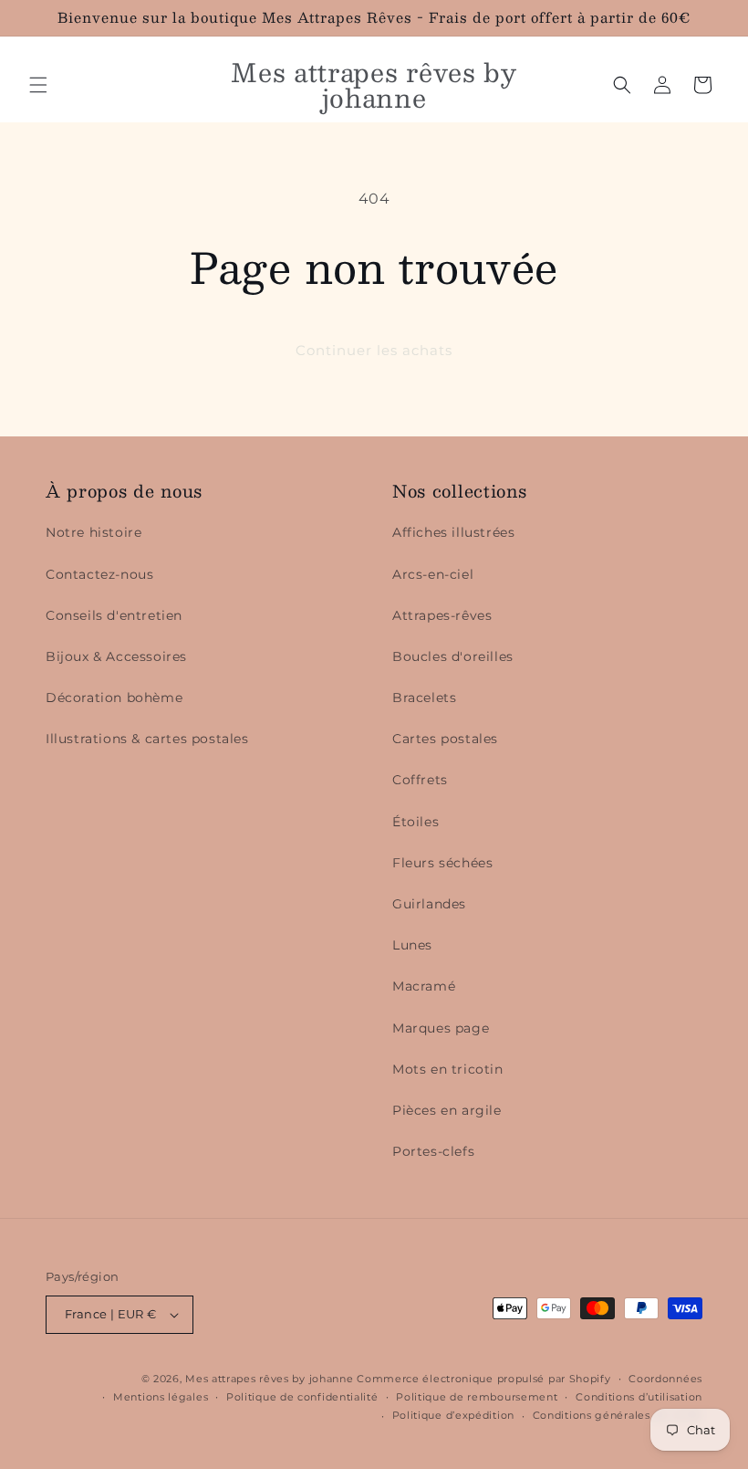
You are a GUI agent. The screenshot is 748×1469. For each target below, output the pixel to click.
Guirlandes (429, 904)
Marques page (440, 1028)
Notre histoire (93, 532)
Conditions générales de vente (617, 1415)
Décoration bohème (114, 697)
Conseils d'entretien (114, 615)
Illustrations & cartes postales (147, 738)
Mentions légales (160, 1396)
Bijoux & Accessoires (116, 656)
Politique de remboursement (476, 1396)
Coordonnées (665, 1378)
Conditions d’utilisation (639, 1396)
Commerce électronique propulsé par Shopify (483, 1378)
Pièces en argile (447, 1110)
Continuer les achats (374, 350)
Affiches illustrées (453, 532)
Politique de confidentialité (302, 1396)
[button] (38, 85)
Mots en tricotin (448, 1069)
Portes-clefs (433, 1151)
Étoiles (415, 821)
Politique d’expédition (453, 1415)
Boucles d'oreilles (453, 656)
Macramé (423, 986)
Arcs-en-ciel (432, 574)
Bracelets (424, 697)
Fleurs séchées (442, 863)
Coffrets (420, 779)
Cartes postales (445, 738)
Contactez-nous (99, 574)
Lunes (412, 945)
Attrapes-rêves (442, 615)
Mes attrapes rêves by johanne (269, 1378)
